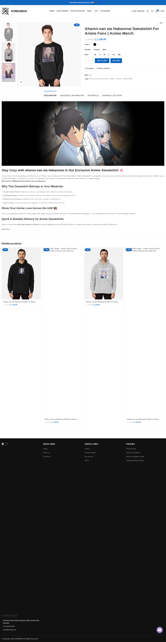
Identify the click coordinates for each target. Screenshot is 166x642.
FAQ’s (87, 460)
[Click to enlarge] (21, 82)
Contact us (47, 456)
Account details (90, 452)
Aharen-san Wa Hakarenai (98, 79)
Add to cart (102, 60)
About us (46, 452)
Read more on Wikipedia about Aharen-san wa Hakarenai (23, 181)
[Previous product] (159, 23)
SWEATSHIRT (128, 79)
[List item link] (21, 626)
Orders (87, 449)
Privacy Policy (131, 449)
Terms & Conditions (133, 452)
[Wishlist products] (152, 11)
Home (45, 449)
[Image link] (4, 527)
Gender (87, 49)
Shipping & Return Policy (135, 460)
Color (87, 44)
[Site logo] (5, 11)
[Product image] (21, 273)
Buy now (116, 60)
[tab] (50, 94)
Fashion (119, 79)
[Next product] (163, 23)
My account (89, 456)
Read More (6, 229)
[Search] (147, 11)
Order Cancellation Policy (135, 456)
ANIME (111, 79)
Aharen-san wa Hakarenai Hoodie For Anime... (20, 302)
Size (86, 54)
